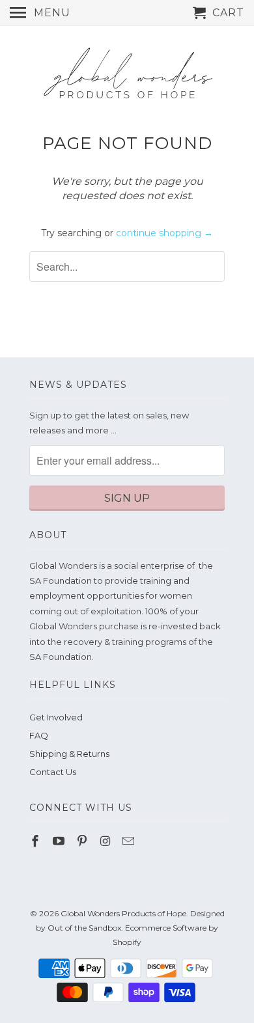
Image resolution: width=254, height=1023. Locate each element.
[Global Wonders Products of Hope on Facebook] (36, 841)
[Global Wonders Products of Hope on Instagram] (106, 841)
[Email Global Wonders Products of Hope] (129, 841)
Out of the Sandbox (84, 928)
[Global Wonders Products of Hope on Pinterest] (83, 841)
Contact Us (52, 772)
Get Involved (56, 717)
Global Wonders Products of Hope (123, 913)
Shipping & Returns (69, 753)
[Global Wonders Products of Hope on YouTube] (60, 841)
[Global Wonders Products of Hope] (127, 79)
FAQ (38, 735)
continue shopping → (164, 233)
